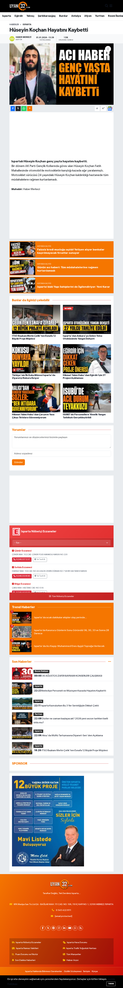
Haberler (14, 25)
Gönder (18, 462)
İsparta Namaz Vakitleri (27, 948)
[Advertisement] (61, 135)
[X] (48, 928)
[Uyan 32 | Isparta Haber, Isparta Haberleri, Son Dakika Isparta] (19, 6)
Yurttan (100, 16)
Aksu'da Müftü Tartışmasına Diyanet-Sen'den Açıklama (68, 735)
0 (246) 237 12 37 (23, 559)
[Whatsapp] (75, 928)
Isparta (6, 16)
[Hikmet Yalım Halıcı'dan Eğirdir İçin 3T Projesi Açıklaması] (87, 358)
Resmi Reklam (41, 671)
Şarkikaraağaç (47, 16)
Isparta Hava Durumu (77, 942)
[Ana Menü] (111, 6)
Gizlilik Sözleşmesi (73, 971)
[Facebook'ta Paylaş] (13, 108)
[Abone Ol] (109, 108)
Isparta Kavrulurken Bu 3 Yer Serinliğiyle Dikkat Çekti (66, 705)
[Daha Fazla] (29, 108)
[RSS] (80, 928)
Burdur (63, 16)
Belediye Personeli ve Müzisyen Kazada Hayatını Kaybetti (70, 690)
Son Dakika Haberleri (25, 960)
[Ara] (106, 6)
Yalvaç (30, 16)
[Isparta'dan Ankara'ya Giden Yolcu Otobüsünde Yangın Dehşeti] (87, 319)
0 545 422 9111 (63, 910)
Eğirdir (19, 16)
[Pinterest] (53, 928)
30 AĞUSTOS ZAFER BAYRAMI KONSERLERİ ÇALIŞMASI (68, 675)
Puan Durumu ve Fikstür (26, 954)
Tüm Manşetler (73, 954)
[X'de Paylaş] (18, 108)
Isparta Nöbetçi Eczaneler (28, 942)
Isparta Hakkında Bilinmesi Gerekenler (43, 971)
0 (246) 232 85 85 (23, 576)
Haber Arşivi (72, 960)
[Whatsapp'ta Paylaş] (24, 108)
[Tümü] (109, 661)
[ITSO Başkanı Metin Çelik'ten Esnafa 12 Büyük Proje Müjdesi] (36, 319)
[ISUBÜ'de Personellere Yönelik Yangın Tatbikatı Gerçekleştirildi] (87, 398)
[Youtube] (69, 928)
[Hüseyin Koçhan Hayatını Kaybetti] (61, 74)
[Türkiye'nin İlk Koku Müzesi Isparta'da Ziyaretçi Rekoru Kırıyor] (36, 358)
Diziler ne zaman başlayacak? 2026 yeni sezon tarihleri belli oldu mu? (70, 720)
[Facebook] (42, 928)
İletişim (86, 971)
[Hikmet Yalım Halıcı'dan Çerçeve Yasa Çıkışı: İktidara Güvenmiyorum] (36, 398)
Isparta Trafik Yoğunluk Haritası (81, 948)
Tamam (111, 984)
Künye (95, 971)
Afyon (88, 16)
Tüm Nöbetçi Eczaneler (63, 596)
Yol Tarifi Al (40, 559)
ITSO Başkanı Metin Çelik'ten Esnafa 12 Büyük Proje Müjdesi (71, 750)
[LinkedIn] (64, 928)
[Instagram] (58, 928)
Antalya (76, 16)
